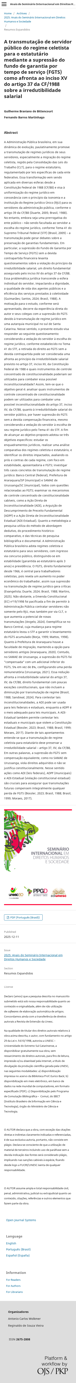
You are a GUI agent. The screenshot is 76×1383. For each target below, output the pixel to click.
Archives (22, 13)
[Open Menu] (4, 4)
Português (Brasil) (18, 1249)
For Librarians (14, 1292)
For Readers (13, 1280)
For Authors (13, 1286)
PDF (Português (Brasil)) (25, 917)
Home (8, 13)
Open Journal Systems (21, 1220)
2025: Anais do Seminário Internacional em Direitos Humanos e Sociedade (34, 19)
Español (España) (18, 1255)
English (11, 1243)
